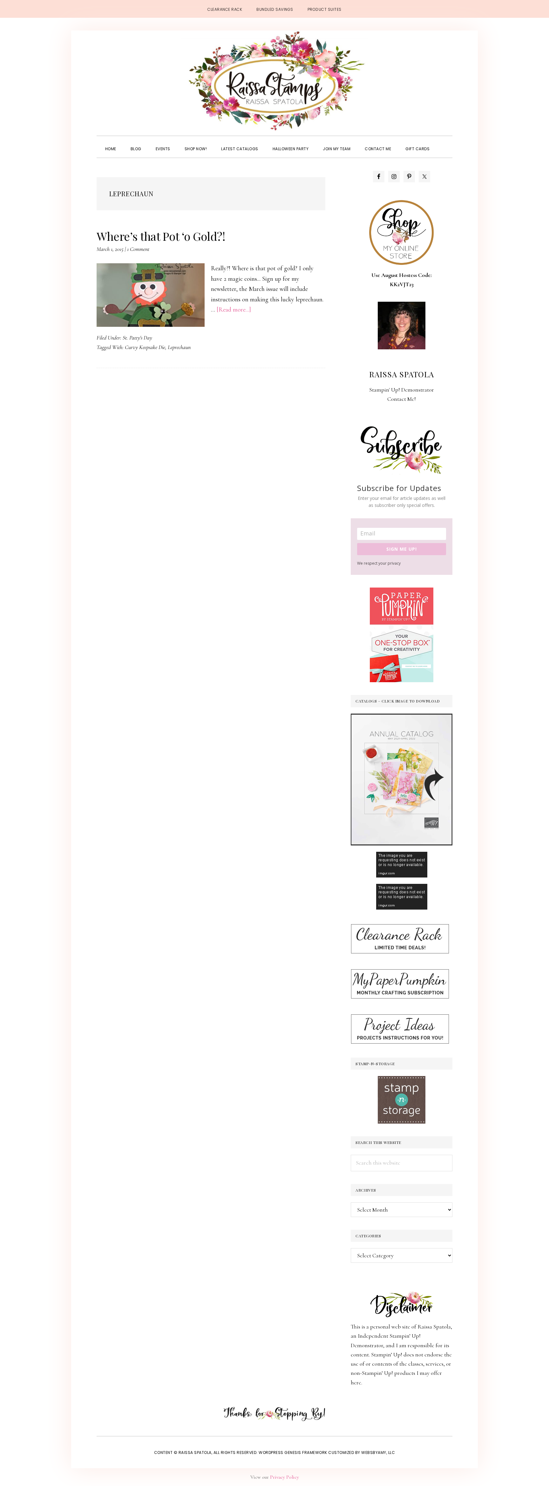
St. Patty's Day (137, 337)
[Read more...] (234, 309)
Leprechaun (179, 347)
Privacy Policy (284, 1477)
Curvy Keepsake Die (145, 347)
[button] (443, 143)
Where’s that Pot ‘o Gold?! (161, 236)
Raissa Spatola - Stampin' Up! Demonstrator (274, 81)
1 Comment (138, 248)
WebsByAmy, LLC (378, 1452)
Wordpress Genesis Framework (293, 1452)
